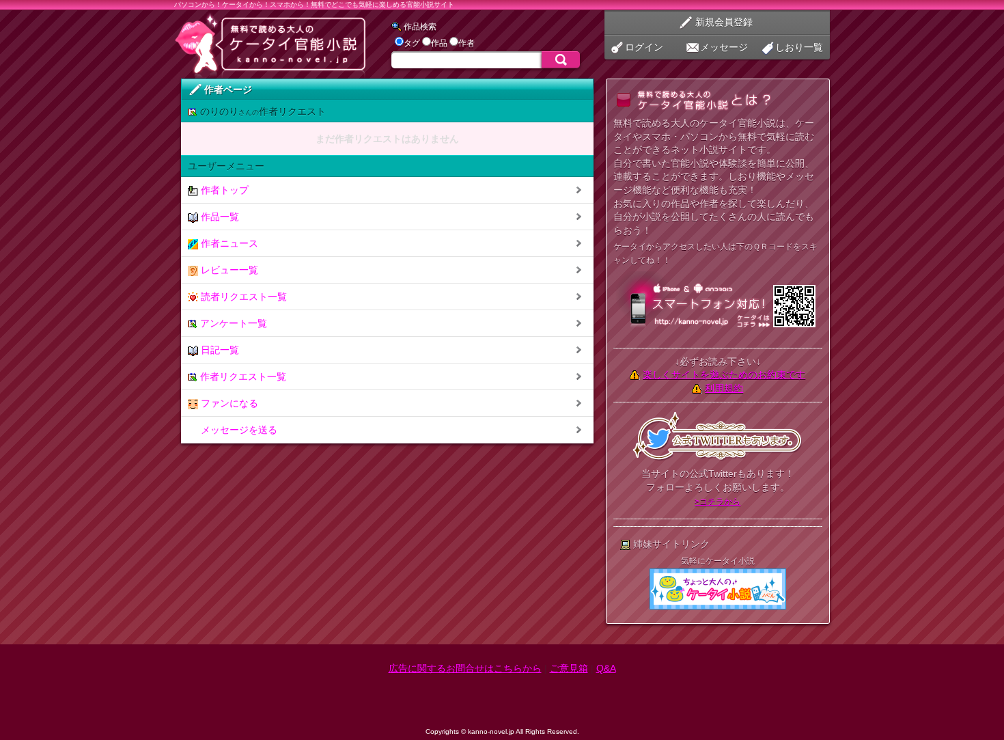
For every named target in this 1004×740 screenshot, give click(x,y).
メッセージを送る (237, 429)
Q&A (606, 668)
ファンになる (228, 403)
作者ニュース (228, 243)
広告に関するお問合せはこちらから (465, 668)
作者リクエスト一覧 (241, 376)
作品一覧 (218, 216)
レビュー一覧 (228, 269)
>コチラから (717, 501)
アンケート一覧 (232, 323)
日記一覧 (218, 349)
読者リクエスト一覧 (242, 296)
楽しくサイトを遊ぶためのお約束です (724, 374)
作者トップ (223, 189)
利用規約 (724, 388)
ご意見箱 (569, 668)
